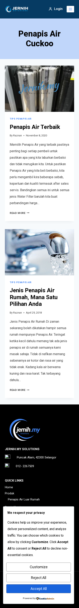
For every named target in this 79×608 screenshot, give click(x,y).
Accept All (39, 588)
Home (9, 487)
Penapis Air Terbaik (35, 127)
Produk (9, 493)
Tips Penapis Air (21, 119)
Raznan (17, 135)
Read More (19, 213)
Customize (39, 567)
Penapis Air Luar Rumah (24, 499)
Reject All (38, 578)
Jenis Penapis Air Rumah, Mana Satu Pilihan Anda (34, 297)
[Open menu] (70, 9)
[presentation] (39, 89)
